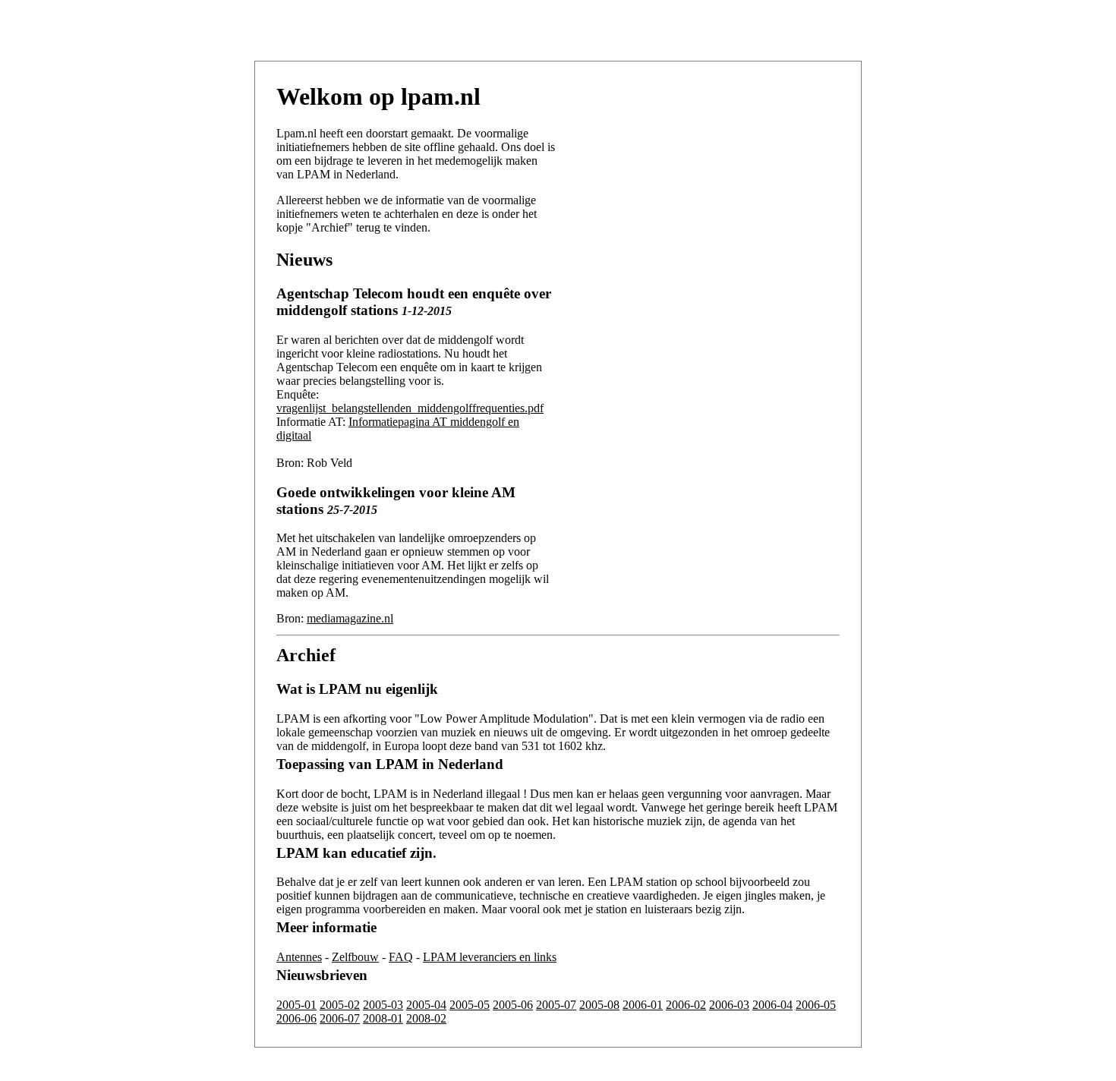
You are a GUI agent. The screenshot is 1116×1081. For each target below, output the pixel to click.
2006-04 (772, 1004)
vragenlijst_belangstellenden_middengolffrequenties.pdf (410, 408)
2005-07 (556, 1004)
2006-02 (686, 1004)
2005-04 (426, 1004)
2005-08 (599, 1004)
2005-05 (469, 1004)
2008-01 (383, 1018)
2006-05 (816, 1004)
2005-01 (296, 1004)
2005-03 (383, 1004)
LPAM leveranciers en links (489, 956)
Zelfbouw (355, 956)
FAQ (401, 956)
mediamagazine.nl (350, 618)
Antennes (299, 956)
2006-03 (729, 1004)
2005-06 (513, 1004)
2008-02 (426, 1018)
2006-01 (643, 1004)
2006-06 (296, 1018)
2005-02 (340, 1004)
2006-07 (340, 1018)
